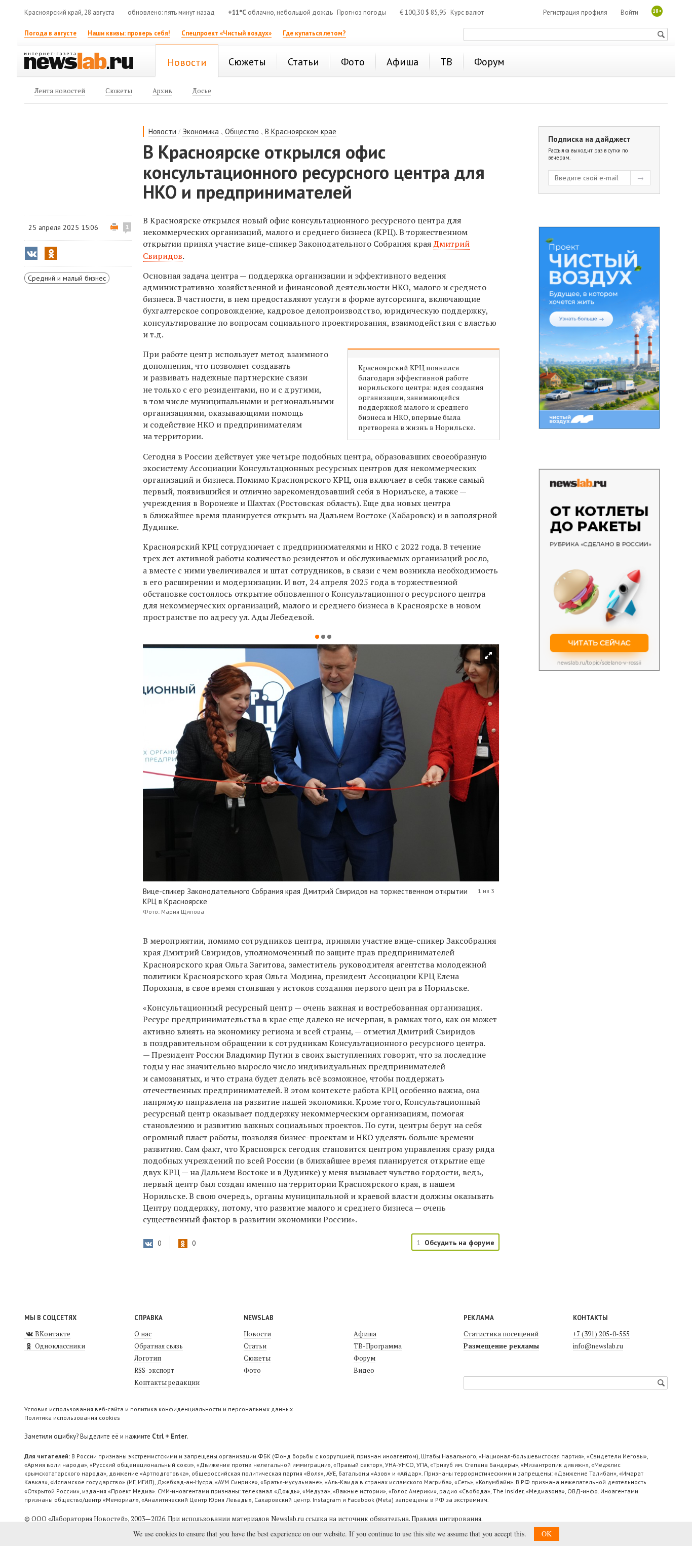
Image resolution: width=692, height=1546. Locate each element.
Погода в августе (50, 33)
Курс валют (467, 12)
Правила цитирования (446, 1518)
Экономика (200, 131)
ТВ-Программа (378, 1345)
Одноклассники (59, 1345)
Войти (629, 12)
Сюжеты (257, 1358)
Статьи (255, 1345)
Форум (364, 1358)
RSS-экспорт (154, 1370)
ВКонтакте (51, 1333)
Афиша (365, 1333)
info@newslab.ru (598, 1345)
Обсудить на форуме (459, 1242)
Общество (242, 131)
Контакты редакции (167, 1382)
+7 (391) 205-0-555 (601, 1333)
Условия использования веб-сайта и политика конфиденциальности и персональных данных (158, 1409)
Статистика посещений (501, 1333)
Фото (252, 1370)
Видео (364, 1370)
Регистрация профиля (575, 12)
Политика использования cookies (72, 1417)
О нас (142, 1333)
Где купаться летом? (314, 33)
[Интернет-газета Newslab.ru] (83, 62)
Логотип (147, 1358)
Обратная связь (158, 1345)
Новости (162, 131)
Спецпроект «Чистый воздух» (226, 33)
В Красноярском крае (300, 131)
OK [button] (547, 1533)
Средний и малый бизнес (67, 278)
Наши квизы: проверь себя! (129, 33)
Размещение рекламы (501, 1345)
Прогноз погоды (362, 12)
